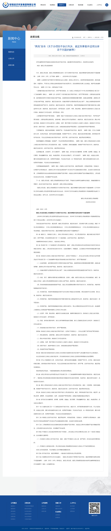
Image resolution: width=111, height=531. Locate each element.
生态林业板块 (28, 511)
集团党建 (80, 5)
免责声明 (87, 528)
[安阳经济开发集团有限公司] (21, 5)
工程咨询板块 (28, 519)
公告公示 (11, 58)
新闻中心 (61, 5)
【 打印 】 (82, 55)
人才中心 (99, 5)
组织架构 (13, 511)
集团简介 (13, 506)
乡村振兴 (57, 514)
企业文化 (13, 514)
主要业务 (71, 5)
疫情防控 (57, 517)
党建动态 (57, 506)
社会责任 (90, 5)
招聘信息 (72, 511)
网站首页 (43, 5)
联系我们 (13, 519)
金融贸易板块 (28, 514)
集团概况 (52, 5)
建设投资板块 (28, 508)
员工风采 (72, 506)
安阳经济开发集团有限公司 (72, 55)
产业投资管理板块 (29, 506)
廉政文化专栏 (58, 508)
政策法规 (11, 65)
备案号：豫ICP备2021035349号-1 (75, 528)
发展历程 (13, 516)
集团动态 (11, 52)
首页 (84, 37)
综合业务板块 (28, 516)
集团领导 (13, 508)
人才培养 (72, 508)
